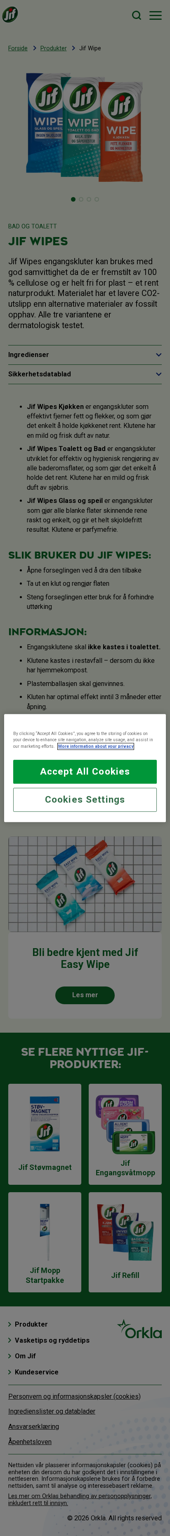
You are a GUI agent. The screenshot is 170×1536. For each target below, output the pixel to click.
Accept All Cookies (85, 771)
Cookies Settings (85, 799)
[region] (84, 768)
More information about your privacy (95, 746)
